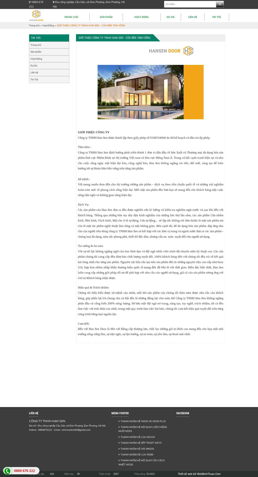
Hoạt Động (141, 17)
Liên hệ (192, 17)
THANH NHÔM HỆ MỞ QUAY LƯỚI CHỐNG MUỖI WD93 (142, 429)
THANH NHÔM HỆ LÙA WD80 (137, 454)
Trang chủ (71, 17)
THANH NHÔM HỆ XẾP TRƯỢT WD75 (141, 442)
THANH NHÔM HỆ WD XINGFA (137, 448)
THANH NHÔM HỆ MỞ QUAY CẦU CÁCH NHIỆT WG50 (141, 462)
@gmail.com (84, 429)
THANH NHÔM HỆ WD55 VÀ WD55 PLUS (143, 421)
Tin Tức (216, 17)
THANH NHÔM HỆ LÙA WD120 (138, 437)
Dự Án (170, 17)
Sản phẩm (106, 17)
